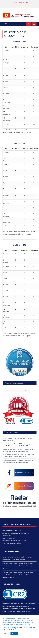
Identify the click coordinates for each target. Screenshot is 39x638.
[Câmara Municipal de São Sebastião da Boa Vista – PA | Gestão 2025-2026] (19, 15)
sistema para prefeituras (27, 604)
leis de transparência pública (11, 611)
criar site (14, 604)
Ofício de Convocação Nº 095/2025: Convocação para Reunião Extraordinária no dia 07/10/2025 (18, 461)
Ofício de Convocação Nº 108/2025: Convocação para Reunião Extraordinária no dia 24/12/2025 (18, 450)
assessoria (16, 606)
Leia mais (19, 628)
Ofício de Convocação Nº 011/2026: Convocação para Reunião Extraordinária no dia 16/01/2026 (20, 5)
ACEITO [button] (14, 633)
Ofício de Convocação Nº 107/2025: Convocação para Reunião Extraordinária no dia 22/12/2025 (18, 456)
